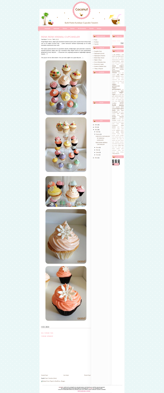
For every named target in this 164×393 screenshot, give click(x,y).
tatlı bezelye (114, 145)
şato (116, 140)
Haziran (98, 134)
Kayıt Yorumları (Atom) (51, 378)
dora (123, 89)
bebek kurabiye (120, 67)
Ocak (97, 154)
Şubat (97, 152)
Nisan (97, 147)
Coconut (49, 39)
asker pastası (115, 62)
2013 (96, 129)
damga (113, 81)
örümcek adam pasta (118, 128)
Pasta (95, 39)
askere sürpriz (121, 62)
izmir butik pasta (118, 104)
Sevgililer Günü (98, 51)
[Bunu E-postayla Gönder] (42, 327)
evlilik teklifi (121, 94)
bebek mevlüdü (118, 69)
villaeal (113, 148)
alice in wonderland (120, 59)
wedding (118, 148)
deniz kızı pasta (118, 81)
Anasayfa (47, 28)
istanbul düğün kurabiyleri (118, 97)
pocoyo (113, 135)
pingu (122, 133)
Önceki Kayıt (87, 375)
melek (122, 120)
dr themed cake (116, 91)
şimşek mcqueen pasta (119, 143)
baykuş (122, 64)
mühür (118, 123)
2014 (96, 127)
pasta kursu (120, 132)
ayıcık (113, 64)
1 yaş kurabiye (116, 54)
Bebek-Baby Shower (99, 57)
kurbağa (118, 120)
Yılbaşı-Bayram (115, 153)
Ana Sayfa (66, 375)
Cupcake (96, 44)
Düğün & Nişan (98, 60)
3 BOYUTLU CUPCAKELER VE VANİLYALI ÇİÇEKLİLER (103, 138)
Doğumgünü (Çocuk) (99, 53)
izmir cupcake (116, 107)
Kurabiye (96, 42)
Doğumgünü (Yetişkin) (99, 55)
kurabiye (114, 120)
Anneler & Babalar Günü (100, 66)
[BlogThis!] (43, 327)
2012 (96, 157)
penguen (114, 133)
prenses (117, 135)
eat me (117, 94)
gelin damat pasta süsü (118, 96)
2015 (96, 124)
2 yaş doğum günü (119, 56)
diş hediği (121, 82)
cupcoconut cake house (118, 79)
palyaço (118, 130)
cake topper (120, 74)
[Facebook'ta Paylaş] (47, 327)
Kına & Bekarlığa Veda (99, 62)
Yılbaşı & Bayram (98, 68)
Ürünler (65, 28)
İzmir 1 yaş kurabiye (116, 99)
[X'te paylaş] (45, 327)
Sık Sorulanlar (82, 28)
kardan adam (120, 115)
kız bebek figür (120, 118)
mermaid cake (115, 122)
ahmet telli (114, 57)
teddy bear (121, 145)
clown (113, 76)
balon (118, 64)
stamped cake (115, 138)
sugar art (121, 138)
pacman (113, 130)
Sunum (72, 28)
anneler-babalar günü (118, 61)
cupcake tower (120, 77)
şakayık (113, 140)
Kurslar (91, 28)
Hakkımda (56, 28)
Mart (97, 150)
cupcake (117, 76)
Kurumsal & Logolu (99, 64)
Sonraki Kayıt (44, 375)
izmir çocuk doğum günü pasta (118, 108)
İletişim (99, 28)
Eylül (97, 131)
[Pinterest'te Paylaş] (48, 327)
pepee (118, 133)
